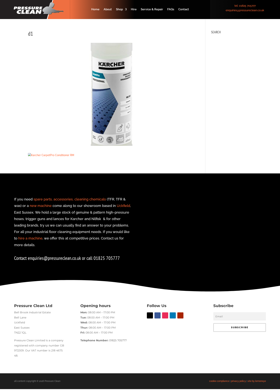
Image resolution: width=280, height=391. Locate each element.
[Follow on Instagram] (165, 315)
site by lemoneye (257, 381)
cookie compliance (219, 381)
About (108, 9)
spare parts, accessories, (54, 199)
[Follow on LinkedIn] (173, 315)
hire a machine (30, 238)
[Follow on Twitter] (150, 315)
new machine (41, 206)
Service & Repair (152, 9)
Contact (183, 9)
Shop (119, 9)
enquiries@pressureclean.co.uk (245, 10)
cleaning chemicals (90, 199)
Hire (134, 9)
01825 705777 (247, 5)
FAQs (170, 9)
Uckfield (123, 206)
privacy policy (238, 381)
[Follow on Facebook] (157, 315)
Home (95, 9)
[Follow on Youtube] (180, 315)
